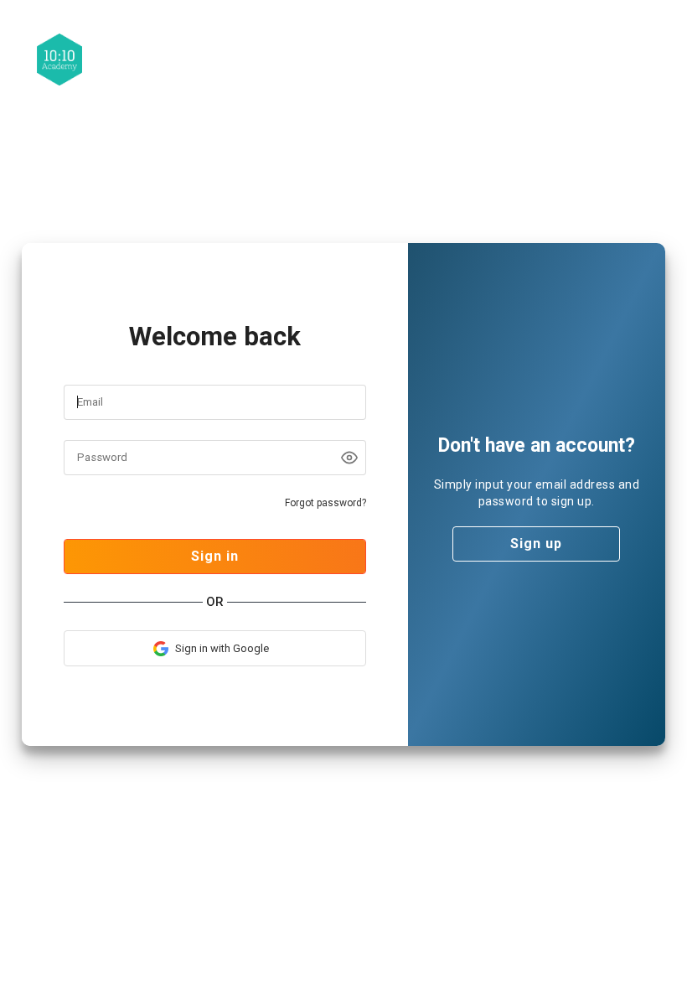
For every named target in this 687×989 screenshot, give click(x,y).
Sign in (215, 556)
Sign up (536, 543)
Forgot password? (325, 503)
